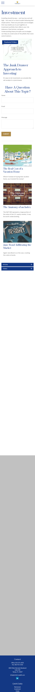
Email (3, 106)
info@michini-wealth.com (17, 675)
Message (4, 117)
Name (3, 95)
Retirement (17, 687)
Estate (17, 691)
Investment (17, 689)
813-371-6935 (19, 663)
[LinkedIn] (17, 678)
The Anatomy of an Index (17, 207)
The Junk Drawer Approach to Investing (15, 69)
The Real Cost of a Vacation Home (13, 170)
